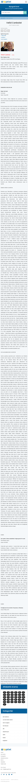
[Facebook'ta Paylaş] (2, 30)
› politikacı (3, 37)
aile (3, 728)
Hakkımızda (3, 764)
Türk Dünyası (5, 725)
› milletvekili (3, 35)
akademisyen (6, 731)
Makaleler (3, 762)
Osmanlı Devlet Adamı (8, 719)
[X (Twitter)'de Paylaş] (5, 30)
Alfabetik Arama (4, 758)
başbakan (5, 740)
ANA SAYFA (3, 18)
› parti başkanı (4, 39)
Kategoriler (3, 756)
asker (4, 734)
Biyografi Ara (6, 2)
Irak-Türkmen (6, 716)
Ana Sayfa (3, 754)
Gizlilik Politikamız (14, 779)
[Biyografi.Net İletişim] (6, 749)
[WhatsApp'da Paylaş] (8, 30)
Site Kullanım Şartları (5, 779)
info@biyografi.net (6, 769)
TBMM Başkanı (6, 722)
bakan (4, 737)
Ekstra (2, 760)
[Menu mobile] (26, 2)
